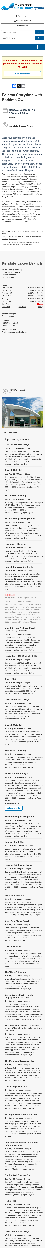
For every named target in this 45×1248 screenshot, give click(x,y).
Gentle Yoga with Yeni (16, 1086)
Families (14, 231)
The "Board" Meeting (15, 495)
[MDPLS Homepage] (22, 6)
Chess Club (10, 678)
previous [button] (6, 306)
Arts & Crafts (13, 239)
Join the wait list (13, 808)
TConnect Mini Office (24, 1028)
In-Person (5, 239)
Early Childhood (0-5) (24, 231)
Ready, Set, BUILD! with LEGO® (21, 655)
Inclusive (29, 242)
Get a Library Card (23, 20)
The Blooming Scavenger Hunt (20, 518)
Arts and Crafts (17, 244)
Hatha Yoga (10, 1200)
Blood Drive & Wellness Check (21, 629)
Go (39, 32)
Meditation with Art (14, 895)
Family (4, 244)
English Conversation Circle (19, 566)
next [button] (40, 306)
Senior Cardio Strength (16, 773)
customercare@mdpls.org (12, 269)
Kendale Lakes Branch (22, 126)
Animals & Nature (28, 244)
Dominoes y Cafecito (15, 543)
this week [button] (22, 306)
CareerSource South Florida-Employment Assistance (19, 996)
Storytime (14, 237)
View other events (22, 74)
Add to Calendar (15, 117)
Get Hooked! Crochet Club (18, 1175)
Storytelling (22, 242)
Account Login (23, 16)
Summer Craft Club (14, 841)
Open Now (23, 25)
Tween (9, 242)
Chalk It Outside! (13, 469)
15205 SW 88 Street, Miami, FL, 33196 (17, 391)
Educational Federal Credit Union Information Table (21, 1143)
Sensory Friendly (23, 237)
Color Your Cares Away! (17, 444)
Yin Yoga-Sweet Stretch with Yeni (21, 1114)
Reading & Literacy (35, 237)
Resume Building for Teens (18, 864)
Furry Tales (20, 597)
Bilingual (9, 244)
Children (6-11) (36, 231)
